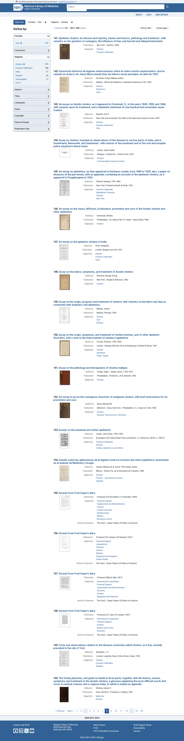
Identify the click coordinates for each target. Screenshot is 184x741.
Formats (18, 36)
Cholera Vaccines (104, 510)
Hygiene (99, 481)
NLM (82, 737)
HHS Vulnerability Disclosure (106, 731)
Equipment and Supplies (106, 556)
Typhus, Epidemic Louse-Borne (109, 448)
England (99, 666)
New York (100, 198)
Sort (146, 28)
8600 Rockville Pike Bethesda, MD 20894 (62, 728)
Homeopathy (21, 79)
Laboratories (101, 544)
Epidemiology (103, 513)
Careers (137, 731)
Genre (17, 109)
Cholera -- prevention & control (109, 478)
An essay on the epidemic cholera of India (83, 241)
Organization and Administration (111, 504)
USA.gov (100, 737)
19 (136, 711)
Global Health (102, 559)
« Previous (58, 28)
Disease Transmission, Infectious (111, 415)
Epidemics (100, 89)
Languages (20, 102)
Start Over (19, 22)
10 (116, 711)
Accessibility (139, 728)
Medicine (100, 696)
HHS (93, 737)
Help (149, 15)
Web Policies (99, 725)
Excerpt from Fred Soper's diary (77, 492)
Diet (98, 320)
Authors (18, 89)
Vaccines (101, 590)
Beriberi (100, 323)
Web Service (162, 15)
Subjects (19, 57)
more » (19, 82)
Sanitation (101, 353)
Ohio (98, 128)
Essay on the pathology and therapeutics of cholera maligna (93, 367)
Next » (84, 28)
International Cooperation (108, 581)
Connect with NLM (21, 725)
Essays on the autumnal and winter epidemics (85, 429)
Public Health (102, 356)
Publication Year (22, 129)
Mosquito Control (104, 519)
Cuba (98, 92)
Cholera (100, 49)
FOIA (96, 728)
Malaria (100, 516)
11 (121, 711)
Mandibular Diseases (105, 192)
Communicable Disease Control (110, 161)
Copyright (19, 115)
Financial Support (104, 501)
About (139, 15)
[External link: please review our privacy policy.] (15, 730)
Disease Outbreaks (105, 52)
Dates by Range (22, 122)
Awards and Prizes (105, 628)
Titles (17, 96)
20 (161, 28)
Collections (20, 50)
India (97, 260)
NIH (87, 737)
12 (127, 711)
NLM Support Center (142, 725)
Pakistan (100, 547)
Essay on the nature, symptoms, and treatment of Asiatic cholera (96, 271)
